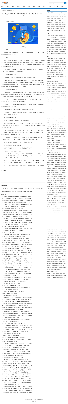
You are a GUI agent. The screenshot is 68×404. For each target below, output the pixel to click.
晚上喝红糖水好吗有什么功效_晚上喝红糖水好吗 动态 (56, 144)
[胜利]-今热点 (49, 150)
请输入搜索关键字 (53, 3)
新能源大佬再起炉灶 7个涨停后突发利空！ (12, 333)
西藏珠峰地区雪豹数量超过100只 (53, 81)
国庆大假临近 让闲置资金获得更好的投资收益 (55, 72)
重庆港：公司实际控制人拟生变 (52, 271)
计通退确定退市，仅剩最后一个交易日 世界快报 (13, 206)
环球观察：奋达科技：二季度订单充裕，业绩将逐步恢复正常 (16, 380)
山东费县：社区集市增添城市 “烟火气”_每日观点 (55, 28)
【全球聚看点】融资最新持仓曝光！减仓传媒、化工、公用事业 (17, 343)
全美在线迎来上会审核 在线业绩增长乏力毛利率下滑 (56, 66)
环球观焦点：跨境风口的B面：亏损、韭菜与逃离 (14, 281)
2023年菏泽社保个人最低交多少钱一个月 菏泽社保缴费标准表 (16, 242)
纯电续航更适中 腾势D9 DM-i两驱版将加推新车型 (56, 174)
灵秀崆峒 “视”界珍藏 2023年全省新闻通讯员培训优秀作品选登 (17, 271)
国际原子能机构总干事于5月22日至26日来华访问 (13, 323)
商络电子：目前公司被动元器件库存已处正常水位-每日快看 (16, 319)
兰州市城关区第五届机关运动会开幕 (53, 214)
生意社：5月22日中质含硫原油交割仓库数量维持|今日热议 (16, 351)
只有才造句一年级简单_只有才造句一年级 (54, 140)
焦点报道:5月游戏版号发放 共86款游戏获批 (54, 208)
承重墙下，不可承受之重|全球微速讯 (11, 384)
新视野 (18, 6)
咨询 (50, 6)
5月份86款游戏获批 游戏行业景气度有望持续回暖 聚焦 (15, 359)
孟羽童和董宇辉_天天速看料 (9, 275)
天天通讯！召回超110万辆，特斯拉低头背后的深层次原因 (16, 202)
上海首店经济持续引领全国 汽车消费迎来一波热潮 (56, 58)
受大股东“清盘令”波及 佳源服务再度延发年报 (13, 291)
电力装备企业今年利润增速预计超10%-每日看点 (13, 337)
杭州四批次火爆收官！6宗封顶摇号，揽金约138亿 (14, 226)
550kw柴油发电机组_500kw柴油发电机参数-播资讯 (14, 236)
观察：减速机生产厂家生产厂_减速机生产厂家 (55, 134)
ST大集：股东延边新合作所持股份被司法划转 (55, 210)
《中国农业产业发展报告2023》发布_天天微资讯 (55, 202)
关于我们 (34, 401)
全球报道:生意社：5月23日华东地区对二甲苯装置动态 (15, 349)
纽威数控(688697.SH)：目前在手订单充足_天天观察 (14, 216)
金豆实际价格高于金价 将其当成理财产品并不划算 (56, 68)
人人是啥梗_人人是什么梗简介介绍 (53, 142)
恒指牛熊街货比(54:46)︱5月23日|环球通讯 (54, 101)
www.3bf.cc (34, 399)
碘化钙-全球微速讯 (50, 138)
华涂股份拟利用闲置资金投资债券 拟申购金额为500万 (56, 229)
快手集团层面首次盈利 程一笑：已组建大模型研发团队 (15, 305)
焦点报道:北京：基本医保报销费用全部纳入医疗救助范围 (15, 301)
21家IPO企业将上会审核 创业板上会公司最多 (55, 70)
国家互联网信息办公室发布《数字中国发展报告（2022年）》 (16, 299)
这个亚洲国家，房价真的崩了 (52, 89)
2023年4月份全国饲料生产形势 (9, 295)
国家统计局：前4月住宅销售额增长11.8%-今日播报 (14, 347)
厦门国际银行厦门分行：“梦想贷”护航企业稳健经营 (14, 260)
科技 (39, 6)
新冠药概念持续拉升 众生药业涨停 (10, 317)
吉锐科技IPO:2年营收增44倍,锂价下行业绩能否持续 (14, 371)
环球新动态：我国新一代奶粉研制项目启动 (54, 124)
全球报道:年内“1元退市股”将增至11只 (53, 105)
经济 (62, 6)
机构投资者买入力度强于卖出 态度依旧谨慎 (55, 74)
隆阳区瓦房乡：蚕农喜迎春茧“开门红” (11, 285)
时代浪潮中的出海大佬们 (8, 232)
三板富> (8, 10)
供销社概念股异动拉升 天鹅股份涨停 (11, 283)
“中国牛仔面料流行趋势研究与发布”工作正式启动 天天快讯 (16, 279)
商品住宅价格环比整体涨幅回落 (9, 341)
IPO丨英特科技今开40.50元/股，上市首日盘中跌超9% (14, 246)
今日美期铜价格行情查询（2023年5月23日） (12, 208)
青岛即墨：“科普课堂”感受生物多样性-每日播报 (55, 265)
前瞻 (34, 6)
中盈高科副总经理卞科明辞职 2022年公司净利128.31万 (56, 188)
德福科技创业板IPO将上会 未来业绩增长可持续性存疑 (56, 64)
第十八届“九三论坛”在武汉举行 (52, 204)
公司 (29, 6)
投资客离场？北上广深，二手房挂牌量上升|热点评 (56, 85)
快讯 (13, 6)
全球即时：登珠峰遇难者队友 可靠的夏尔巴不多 (55, 247)
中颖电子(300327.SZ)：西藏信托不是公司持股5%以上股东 (15, 331)
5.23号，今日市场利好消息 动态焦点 (10, 321)
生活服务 (56, 6)
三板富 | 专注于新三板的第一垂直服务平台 (8, 3)
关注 (24, 6)
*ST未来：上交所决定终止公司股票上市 (54, 269)
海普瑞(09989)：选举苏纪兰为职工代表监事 (55, 126)
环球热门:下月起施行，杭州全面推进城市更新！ (13, 264)
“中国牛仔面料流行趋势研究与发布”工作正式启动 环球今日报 (16, 277)
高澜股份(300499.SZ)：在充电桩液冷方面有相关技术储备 (15, 311)
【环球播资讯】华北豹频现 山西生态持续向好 (13, 230)
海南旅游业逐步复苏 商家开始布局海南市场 (55, 60)
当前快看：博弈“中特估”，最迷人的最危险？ (13, 256)
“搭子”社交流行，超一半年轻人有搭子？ (11, 335)
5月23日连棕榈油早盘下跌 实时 (9, 293)
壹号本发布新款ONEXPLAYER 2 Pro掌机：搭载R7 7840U (15, 345)
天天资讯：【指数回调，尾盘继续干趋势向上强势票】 (15, 224)
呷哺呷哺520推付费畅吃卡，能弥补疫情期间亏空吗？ (56, 178)
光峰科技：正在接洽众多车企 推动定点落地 (12, 355)
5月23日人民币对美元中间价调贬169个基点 (12, 357)
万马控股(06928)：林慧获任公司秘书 (53, 152)
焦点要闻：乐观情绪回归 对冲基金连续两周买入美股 (56, 87)
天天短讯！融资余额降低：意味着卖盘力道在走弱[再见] (15, 363)
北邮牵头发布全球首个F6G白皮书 (53, 194)
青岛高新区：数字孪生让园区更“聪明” (54, 257)
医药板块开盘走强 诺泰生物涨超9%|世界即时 (12, 309)
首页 (2, 6)
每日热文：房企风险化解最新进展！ (10, 289)
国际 (44, 6)
